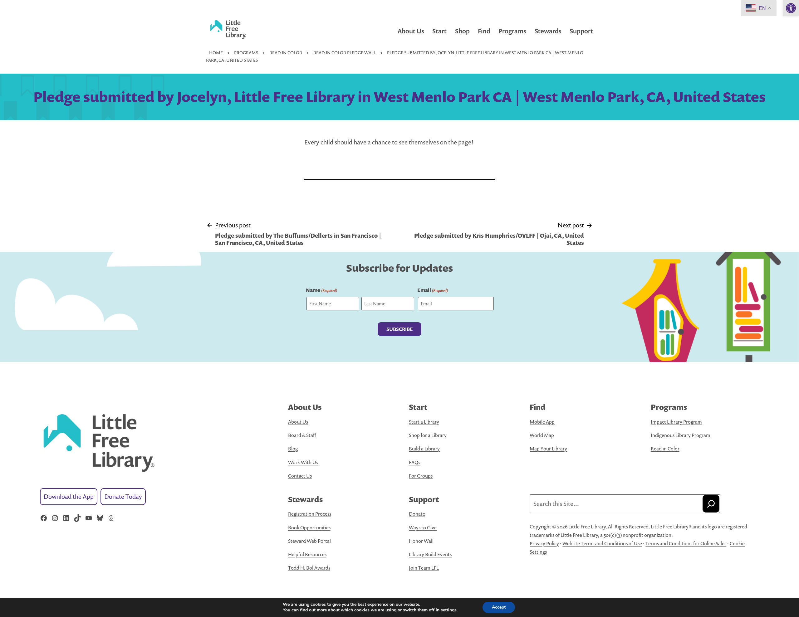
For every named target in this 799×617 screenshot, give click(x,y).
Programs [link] (512, 31)
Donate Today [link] (123, 496)
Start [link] (439, 31)
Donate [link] (417, 513)
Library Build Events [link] (430, 554)
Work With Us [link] (303, 462)
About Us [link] (411, 31)
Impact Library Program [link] (676, 421)
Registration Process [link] (309, 513)
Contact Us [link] (300, 475)
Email (432, 290)
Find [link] (484, 31)
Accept (499, 607)
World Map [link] (542, 435)
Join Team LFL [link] (424, 567)
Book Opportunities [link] (309, 527)
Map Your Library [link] (548, 448)
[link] (791, 8)
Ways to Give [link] (423, 527)
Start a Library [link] (424, 421)
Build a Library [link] (424, 448)
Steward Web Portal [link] (309, 540)
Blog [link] (293, 448)
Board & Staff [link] (302, 435)
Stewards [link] (548, 31)
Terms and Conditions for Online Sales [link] (685, 543)
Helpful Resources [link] (307, 554)
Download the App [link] (69, 496)
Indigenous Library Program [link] (680, 435)
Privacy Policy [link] (544, 543)
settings (449, 610)
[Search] (711, 504)
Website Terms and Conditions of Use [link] (602, 543)
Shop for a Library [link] (428, 435)
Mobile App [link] (542, 421)
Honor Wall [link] (421, 540)
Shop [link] (462, 31)
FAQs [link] (414, 462)
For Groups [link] (421, 475)
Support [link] (581, 31)
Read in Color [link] (665, 448)
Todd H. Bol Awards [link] (309, 567)
